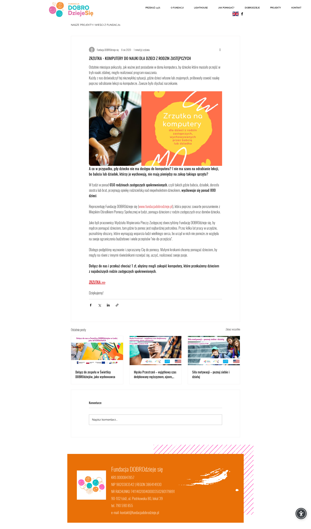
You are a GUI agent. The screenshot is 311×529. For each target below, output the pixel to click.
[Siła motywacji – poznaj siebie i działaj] (214, 350)
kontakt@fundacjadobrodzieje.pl (139, 512)
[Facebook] (242, 14)
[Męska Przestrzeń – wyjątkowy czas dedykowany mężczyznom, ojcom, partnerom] (156, 350)
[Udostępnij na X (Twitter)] (99, 305)
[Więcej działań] (220, 50)
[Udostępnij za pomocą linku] (117, 305)
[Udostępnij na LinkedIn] (108, 305)
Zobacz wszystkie (233, 329)
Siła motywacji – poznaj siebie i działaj (210, 374)
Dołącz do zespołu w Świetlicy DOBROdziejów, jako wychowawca (95, 374)
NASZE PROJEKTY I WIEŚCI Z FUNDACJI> (95, 24)
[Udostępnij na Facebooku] (90, 305)
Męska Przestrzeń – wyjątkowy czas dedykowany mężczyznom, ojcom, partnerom (155, 374)
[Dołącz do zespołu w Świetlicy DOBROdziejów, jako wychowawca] (97, 350)
